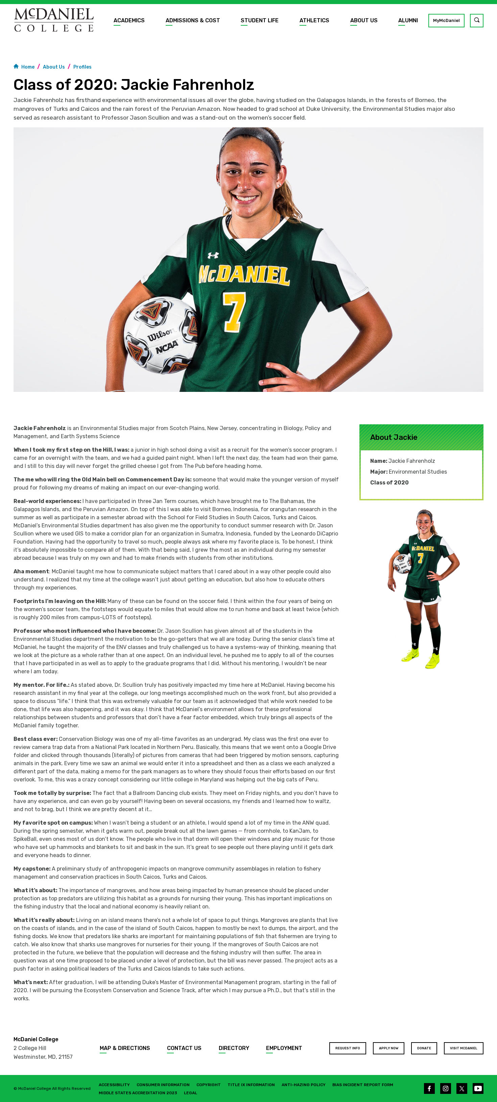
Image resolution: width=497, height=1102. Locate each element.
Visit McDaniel (463, 1048)
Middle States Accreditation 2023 (138, 1093)
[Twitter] (461, 1088)
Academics (129, 20)
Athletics (314, 20)
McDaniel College (36, 1039)
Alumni (408, 20)
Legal (190, 1093)
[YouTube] (478, 1088)
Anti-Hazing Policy (304, 1084)
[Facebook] (429, 1088)
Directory (234, 1048)
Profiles (82, 67)
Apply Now (388, 1048)
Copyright (208, 1084)
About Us (364, 20)
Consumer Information (163, 1084)
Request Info (347, 1048)
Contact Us (184, 1048)
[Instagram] (445, 1088)
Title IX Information (251, 1084)
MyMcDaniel (446, 20)
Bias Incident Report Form (362, 1084)
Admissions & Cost (193, 20)
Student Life (260, 20)
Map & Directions (125, 1048)
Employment (284, 1048)
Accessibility (114, 1084)
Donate (424, 1048)
